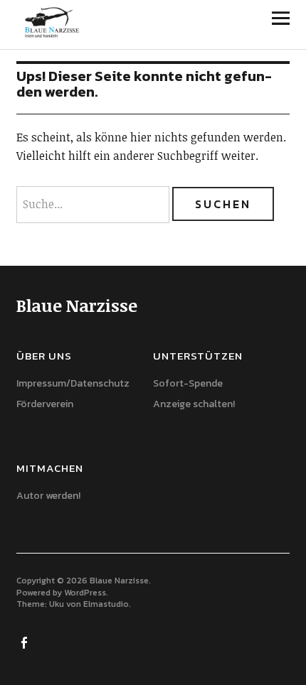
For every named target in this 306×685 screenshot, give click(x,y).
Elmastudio (106, 604)
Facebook (25, 641)
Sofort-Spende (188, 383)
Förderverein (44, 404)
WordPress (85, 592)
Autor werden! (48, 495)
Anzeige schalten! (194, 404)
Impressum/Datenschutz (73, 383)
